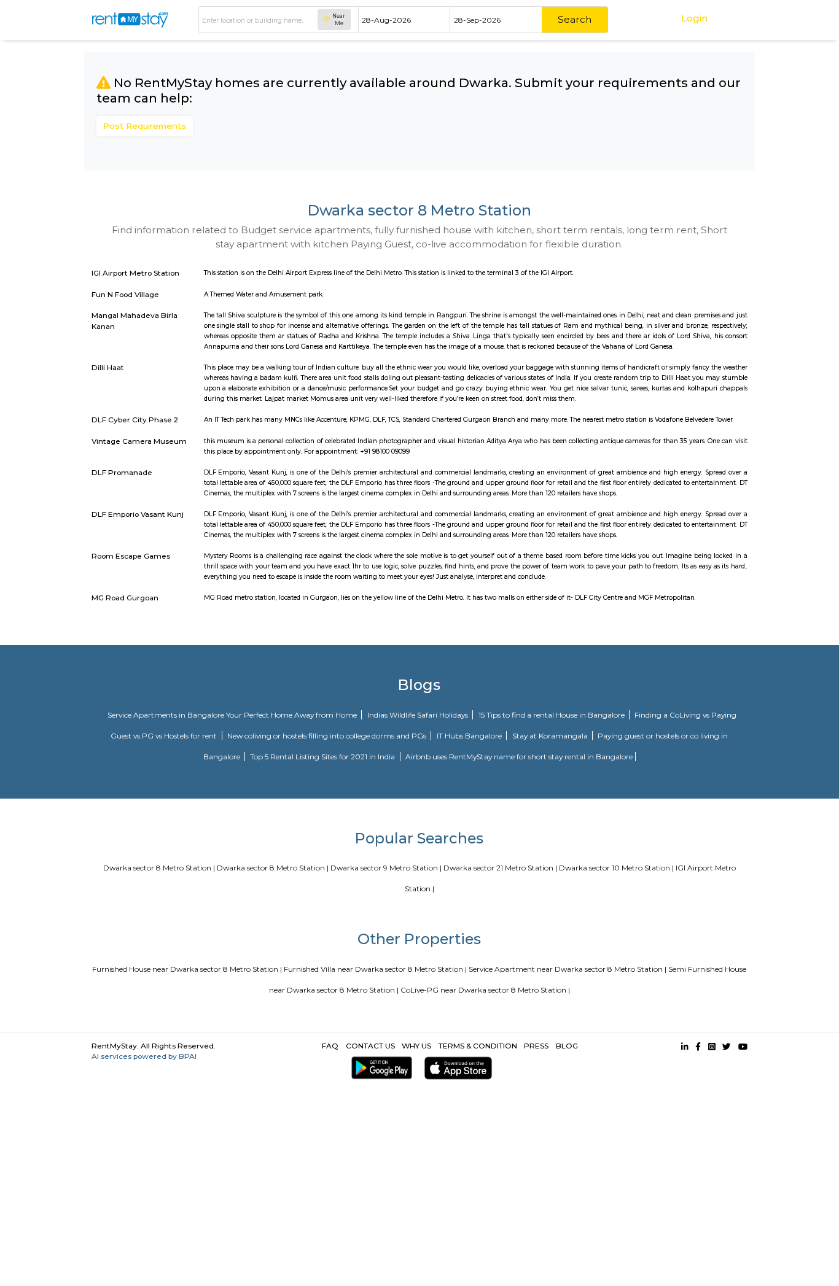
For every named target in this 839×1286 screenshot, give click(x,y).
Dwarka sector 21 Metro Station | (500, 867)
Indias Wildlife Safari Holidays (418, 714)
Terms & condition (478, 1045)
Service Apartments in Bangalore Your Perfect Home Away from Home (233, 714)
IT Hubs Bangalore (470, 735)
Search (574, 19)
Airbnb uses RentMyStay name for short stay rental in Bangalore (519, 756)
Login (694, 18)
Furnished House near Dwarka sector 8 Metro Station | (187, 969)
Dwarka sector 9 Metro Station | (386, 867)
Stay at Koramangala (551, 735)
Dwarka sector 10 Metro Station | (616, 867)
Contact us (370, 1045)
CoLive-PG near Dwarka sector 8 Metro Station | (485, 989)
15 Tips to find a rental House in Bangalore (552, 714)
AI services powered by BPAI (144, 1056)
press (536, 1045)
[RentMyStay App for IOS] (455, 1068)
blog (567, 1045)
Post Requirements (144, 126)
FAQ (330, 1045)
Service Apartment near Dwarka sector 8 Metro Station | (567, 969)
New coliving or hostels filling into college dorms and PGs (327, 735)
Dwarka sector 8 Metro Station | (159, 867)
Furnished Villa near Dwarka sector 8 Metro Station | (375, 969)
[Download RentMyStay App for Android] (378, 1068)
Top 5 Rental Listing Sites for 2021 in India (323, 756)
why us (416, 1045)
